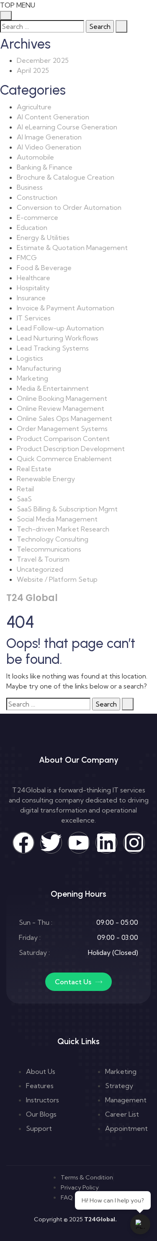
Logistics (30, 358)
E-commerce (37, 217)
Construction (37, 197)
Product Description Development (71, 448)
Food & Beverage (44, 267)
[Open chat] (140, 1224)
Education (32, 227)
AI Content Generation (53, 117)
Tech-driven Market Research (63, 529)
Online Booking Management (62, 398)
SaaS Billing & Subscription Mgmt (67, 509)
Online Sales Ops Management (64, 418)
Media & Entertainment (53, 388)
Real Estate (34, 468)
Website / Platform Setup (57, 579)
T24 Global (32, 597)
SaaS (24, 499)
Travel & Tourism (43, 559)
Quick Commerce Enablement (64, 458)
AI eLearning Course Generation (67, 127)
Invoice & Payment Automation (65, 308)
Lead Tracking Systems (53, 348)
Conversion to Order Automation (69, 207)
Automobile (35, 157)
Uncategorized (40, 569)
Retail (25, 489)
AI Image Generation (49, 137)
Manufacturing (39, 368)
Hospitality (33, 288)
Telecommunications (49, 549)
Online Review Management (60, 408)
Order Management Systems (62, 428)
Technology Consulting (52, 539)
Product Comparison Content (63, 438)
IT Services (34, 318)
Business (30, 187)
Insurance (31, 298)
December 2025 (43, 60)
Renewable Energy (46, 479)
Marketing (32, 378)
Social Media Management (57, 519)
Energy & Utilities (43, 237)
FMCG (27, 257)
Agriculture (34, 107)
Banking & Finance (44, 167)
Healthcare (33, 277)
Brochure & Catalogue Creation (65, 177)
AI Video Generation (49, 147)
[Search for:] (42, 26)
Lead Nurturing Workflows (57, 338)
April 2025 (33, 70)
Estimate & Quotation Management (72, 247)
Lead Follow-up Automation (60, 328)
